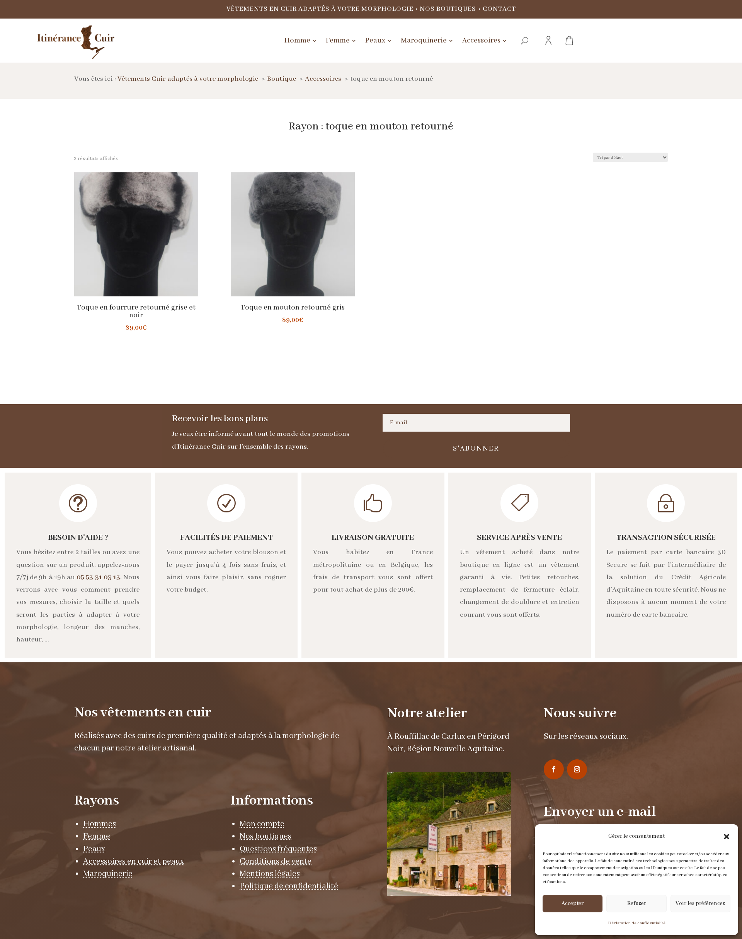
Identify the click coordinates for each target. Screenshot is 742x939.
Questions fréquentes (278, 849)
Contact (499, 9)
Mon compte (262, 824)
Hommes (99, 824)
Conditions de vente (275, 861)
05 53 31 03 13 (98, 577)
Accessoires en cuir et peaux (133, 861)
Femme (96, 836)
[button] (726, 836)
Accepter (573, 903)
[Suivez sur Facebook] (554, 769)
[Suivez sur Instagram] (577, 769)
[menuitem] (300, 40)
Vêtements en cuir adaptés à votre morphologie (320, 9)
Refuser (636, 903)
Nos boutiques (448, 9)
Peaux (94, 849)
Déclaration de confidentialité (636, 923)
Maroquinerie (108, 874)
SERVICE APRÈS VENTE (519, 538)
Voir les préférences (700, 903)
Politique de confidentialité (289, 886)
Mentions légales (270, 874)
